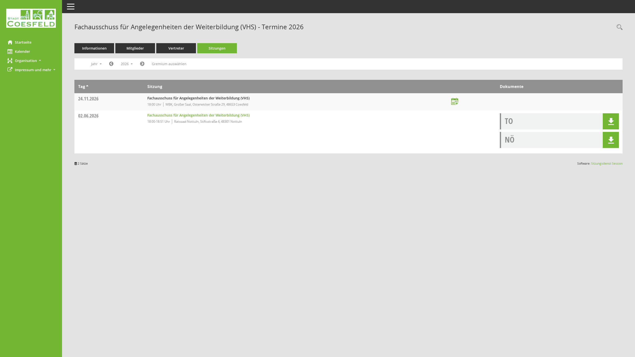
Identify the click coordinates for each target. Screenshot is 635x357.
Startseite (23, 42)
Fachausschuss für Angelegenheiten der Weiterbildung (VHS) (198, 115)
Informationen (94, 48)
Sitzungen (217, 48)
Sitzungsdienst (607, 163)
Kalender (22, 51)
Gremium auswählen (169, 63)
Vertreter (176, 48)
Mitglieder (135, 48)
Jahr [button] (95, 63)
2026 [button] (125, 63)
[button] (31, 60)
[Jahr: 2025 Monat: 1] (111, 64)
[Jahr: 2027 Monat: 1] (142, 64)
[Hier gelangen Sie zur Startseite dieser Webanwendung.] (31, 18)
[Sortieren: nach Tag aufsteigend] (87, 86)
